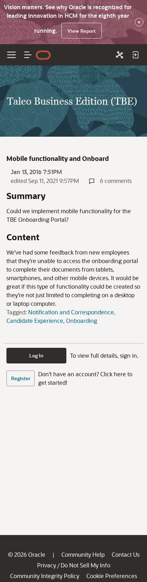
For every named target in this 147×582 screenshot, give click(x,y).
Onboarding (81, 320)
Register (20, 378)
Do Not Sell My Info (85, 565)
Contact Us (126, 554)
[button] (28, 55)
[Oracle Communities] (119, 55)
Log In (36, 355)
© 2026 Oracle (26, 554)
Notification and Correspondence (71, 312)
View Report (81, 30)
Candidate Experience (34, 320)
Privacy (46, 565)
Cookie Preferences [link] (111, 576)
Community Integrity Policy (44, 576)
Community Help (83, 554)
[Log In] (135, 54)
